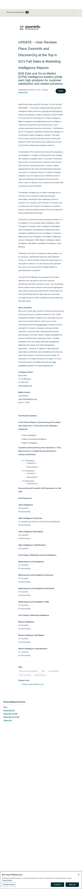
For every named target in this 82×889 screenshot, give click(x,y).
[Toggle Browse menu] (74, 12)
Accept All (57, 884)
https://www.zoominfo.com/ (33, 684)
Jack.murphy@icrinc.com (27, 399)
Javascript (7, 720)
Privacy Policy (7, 880)
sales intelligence (53, 671)
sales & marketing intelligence (28, 671)
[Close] (78, 874)
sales (43, 671)
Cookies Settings (9, 884)
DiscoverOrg (23, 92)
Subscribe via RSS (10, 714)
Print (5, 707)
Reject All (72, 884)
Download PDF (9, 710)
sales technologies (25, 675)
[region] (41, 880)
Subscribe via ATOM (11, 717)
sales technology (40, 675)
